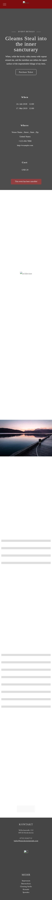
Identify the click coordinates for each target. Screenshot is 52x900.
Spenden (26, 892)
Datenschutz (26, 884)
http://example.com (25, 145)
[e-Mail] (32, 863)
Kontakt (26, 889)
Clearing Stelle (26, 886)
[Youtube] (22, 863)
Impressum (26, 881)
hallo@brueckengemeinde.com (26, 841)
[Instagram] (27, 863)
